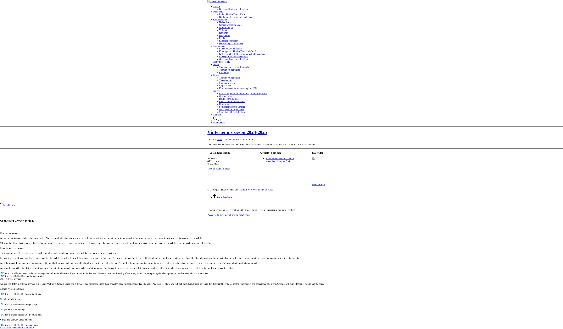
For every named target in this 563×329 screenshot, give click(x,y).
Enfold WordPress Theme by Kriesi (256, 189)
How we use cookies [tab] (9, 233)
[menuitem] (284, 7)
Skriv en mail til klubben (218, 168)
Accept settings (214, 215)
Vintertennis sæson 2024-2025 (237, 132)
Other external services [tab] (10, 279)
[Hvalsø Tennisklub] (217, 1)
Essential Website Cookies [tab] (12, 248)
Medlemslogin (318, 184)
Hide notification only (233, 215)
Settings (246, 215)
